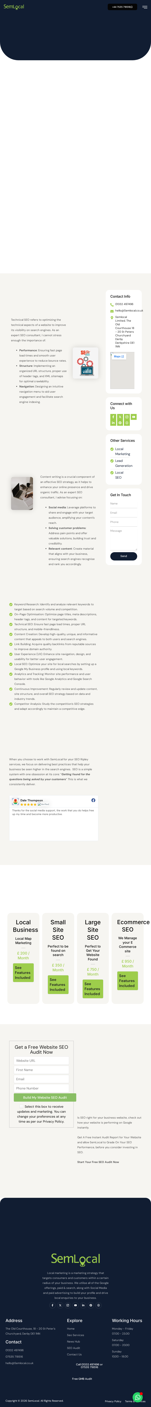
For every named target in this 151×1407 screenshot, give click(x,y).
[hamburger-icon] (145, 7)
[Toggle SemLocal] (138, 1397)
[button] (122, 7)
